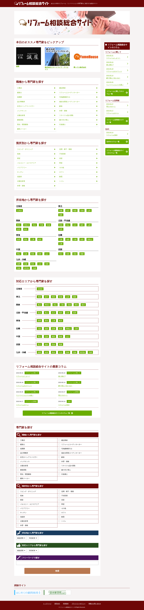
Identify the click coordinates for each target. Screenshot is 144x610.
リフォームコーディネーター (71, 444)
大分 (39, 264)
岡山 (18, 254)
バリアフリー (25, 508)
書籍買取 (23, 470)
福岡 (18, 264)
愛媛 (82, 254)
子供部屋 (64, 495)
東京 (18, 225)
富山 (67, 225)
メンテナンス (25, 461)
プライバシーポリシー (78, 603)
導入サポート (63, 395)
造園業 (22, 448)
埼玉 (34, 225)
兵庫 (60, 244)
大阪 (60, 239)
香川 (60, 254)
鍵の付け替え (66, 470)
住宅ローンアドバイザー (28, 457)
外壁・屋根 (65, 461)
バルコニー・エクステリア (29, 504)
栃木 (25, 229)
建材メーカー (25, 478)
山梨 (89, 225)
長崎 (46, 264)
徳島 (67, 254)
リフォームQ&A (63, 405)
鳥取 (32, 254)
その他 (63, 508)
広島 (25, 254)
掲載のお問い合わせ (95, 603)
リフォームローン (22, 405)
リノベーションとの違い (24, 395)
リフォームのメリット (24, 386)
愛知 (25, 239)
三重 (32, 239)
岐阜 (39, 239)
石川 (75, 225)
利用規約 (66, 603)
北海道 (19, 210)
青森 (60, 210)
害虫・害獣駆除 (25, 474)
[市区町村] (33, 538)
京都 (75, 239)
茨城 (48, 225)
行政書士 (64, 474)
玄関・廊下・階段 (67, 491)
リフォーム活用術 (73, 392)
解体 (62, 457)
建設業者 (64, 440)
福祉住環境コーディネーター (71, 453)
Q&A (69, 401)
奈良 (82, 239)
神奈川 (26, 225)
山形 (89, 210)
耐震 (62, 517)
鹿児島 (26, 268)
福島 (60, 215)
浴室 (62, 500)
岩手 (67, 210)
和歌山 (89, 239)
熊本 (32, 264)
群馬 (18, 229)
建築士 (22, 444)
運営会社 (57, 603)
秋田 (75, 210)
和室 (62, 504)
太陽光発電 (24, 466)
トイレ (63, 521)
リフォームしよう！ (23, 376)
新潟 (60, 225)
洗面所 (22, 517)
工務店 (22, 440)
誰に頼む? (61, 376)
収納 (21, 495)
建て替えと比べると (65, 386)
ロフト (63, 512)
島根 (39, 254)
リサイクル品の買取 (68, 466)
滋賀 (67, 239)
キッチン (23, 512)
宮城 (82, 210)
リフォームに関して (32, 373)
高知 (75, 254)
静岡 (18, 239)
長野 (60, 229)
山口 (46, 254)
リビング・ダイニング (28, 491)
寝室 (21, 500)
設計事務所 (24, 453)
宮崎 (18, 268)
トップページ (47, 603)
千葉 (41, 225)
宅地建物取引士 (66, 448)
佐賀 (25, 264)
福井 (82, 225)
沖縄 (34, 268)
